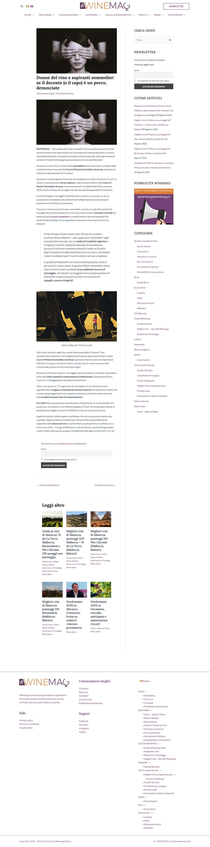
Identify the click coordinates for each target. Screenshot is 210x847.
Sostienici (83, 695)
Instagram (84, 728)
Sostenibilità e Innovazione (150, 272)
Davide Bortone (152, 766)
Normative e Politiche (147, 266)
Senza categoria (141, 349)
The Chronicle (85, 345)
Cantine (141, 292)
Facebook (83, 721)
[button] (22, 6)
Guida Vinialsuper (146, 380)
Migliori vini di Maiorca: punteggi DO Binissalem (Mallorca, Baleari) (50, 611)
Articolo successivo (106, 485)
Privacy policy (26, 720)
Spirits (143, 14)
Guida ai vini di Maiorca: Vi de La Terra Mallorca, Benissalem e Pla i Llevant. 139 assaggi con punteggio (52, 544)
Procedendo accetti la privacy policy (60, 459)
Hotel (140, 298)
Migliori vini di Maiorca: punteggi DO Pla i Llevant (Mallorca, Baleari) (99, 540)
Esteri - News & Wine (100, 628)
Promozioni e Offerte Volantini (152, 396)
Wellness (141, 308)
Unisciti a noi (85, 699)
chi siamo (148, 702)
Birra (157, 14)
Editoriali (92, 14)
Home (27, 14)
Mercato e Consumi (146, 256)
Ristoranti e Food (49, 571)
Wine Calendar (141, 401)
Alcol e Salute (143, 246)
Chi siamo (84, 688)
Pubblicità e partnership (90, 703)
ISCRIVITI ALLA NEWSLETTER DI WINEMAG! (64, 443)
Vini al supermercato (118, 14)
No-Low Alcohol (145, 261)
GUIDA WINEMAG (68, 14)
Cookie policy (26, 727)
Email (43, 449)
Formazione (143, 251)
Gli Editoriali (140, 313)
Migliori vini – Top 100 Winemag (153, 329)
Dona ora (83, 692)
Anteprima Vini (144, 323)
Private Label (143, 390)
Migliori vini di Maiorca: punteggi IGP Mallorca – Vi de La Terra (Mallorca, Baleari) (75, 542)
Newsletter (149, 695)
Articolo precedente (48, 485)
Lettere (137, 339)
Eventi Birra (143, 282)
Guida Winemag (142, 318)
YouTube (83, 724)
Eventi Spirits (143, 359)
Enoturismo (175, 14)
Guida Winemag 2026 (154, 747)
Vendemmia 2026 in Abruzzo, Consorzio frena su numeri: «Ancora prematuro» (74, 614)
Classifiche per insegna (148, 375)
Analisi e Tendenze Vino (145, 241)
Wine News (45, 14)
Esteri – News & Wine (147, 411)
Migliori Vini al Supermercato (151, 385)
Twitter (82, 732)
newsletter (139, 344)
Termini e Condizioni (29, 724)
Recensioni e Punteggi (52, 568)
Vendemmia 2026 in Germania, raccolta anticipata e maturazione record (99, 613)
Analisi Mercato (145, 370)
